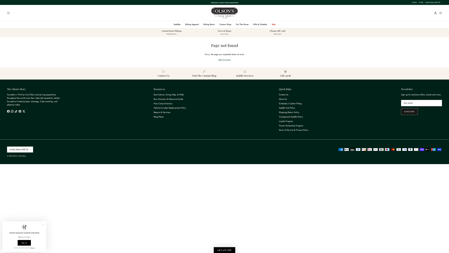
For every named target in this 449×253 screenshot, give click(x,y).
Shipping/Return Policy (289, 112)
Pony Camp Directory (163, 103)
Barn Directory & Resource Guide (168, 99)
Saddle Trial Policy (287, 107)
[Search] (8, 12)
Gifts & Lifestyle (260, 24)
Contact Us (283, 94)
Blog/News (159, 116)
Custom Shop (225, 24)
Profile (421, 2)
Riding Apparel (192, 24)
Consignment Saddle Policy (291, 116)
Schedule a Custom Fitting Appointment (224, 2)
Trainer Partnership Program (291, 125)
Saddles (177, 24)
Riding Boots (209, 24)
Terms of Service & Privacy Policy (293, 130)
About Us (283, 99)
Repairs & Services (162, 112)
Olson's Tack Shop (19, 156)
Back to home (224, 59)
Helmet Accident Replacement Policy (170, 107)
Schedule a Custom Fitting (290, 103)
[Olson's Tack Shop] (224, 13)
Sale (273, 24)
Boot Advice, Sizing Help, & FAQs (169, 94)
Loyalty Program (286, 121)
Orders (414, 2)
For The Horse (242, 24)
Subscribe (409, 111)
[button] (224, 250)
